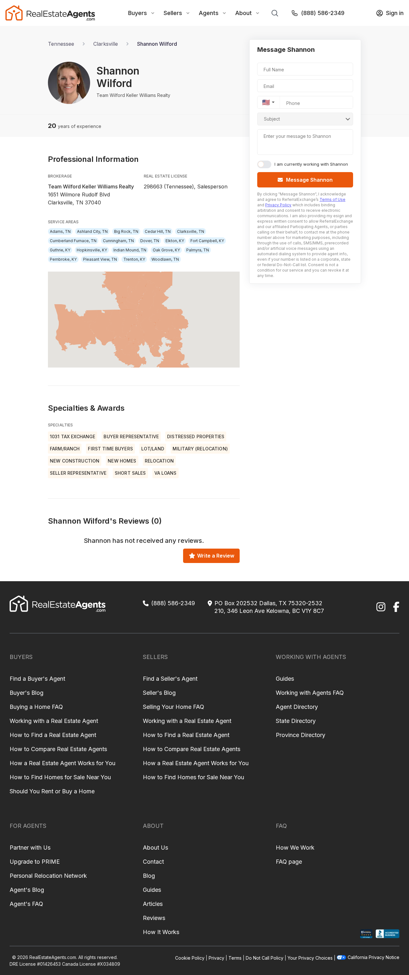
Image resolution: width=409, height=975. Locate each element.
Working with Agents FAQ (310, 692)
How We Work (295, 847)
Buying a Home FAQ (36, 706)
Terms (235, 958)
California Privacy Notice (373, 957)
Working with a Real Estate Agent (54, 720)
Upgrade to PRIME (35, 861)
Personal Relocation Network (48, 875)
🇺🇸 (266, 102)
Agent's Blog (27, 889)
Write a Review (215, 555)
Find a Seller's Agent (170, 678)
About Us (155, 847)
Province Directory (300, 735)
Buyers (137, 13)
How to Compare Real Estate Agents (58, 749)
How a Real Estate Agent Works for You (62, 763)
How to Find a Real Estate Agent (53, 735)
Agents (209, 13)
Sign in (395, 13)
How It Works (161, 932)
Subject (272, 119)
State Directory (296, 720)
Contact (153, 861)
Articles (153, 903)
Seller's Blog (159, 692)
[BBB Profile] (387, 934)
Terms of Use (332, 199)
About (243, 13)
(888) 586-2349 (322, 13)
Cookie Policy (189, 958)
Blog (149, 875)
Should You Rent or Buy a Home (52, 791)
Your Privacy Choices (310, 958)
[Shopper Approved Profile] (366, 934)
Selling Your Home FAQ (173, 706)
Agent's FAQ (26, 903)
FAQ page (289, 861)
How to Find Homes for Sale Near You (60, 777)
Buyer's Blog (26, 692)
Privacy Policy (278, 204)
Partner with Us (30, 847)
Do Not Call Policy (264, 958)
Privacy (216, 958)
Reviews (154, 918)
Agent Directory (297, 706)
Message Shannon (309, 180)
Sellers (173, 13)
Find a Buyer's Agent (37, 678)
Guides (285, 678)
